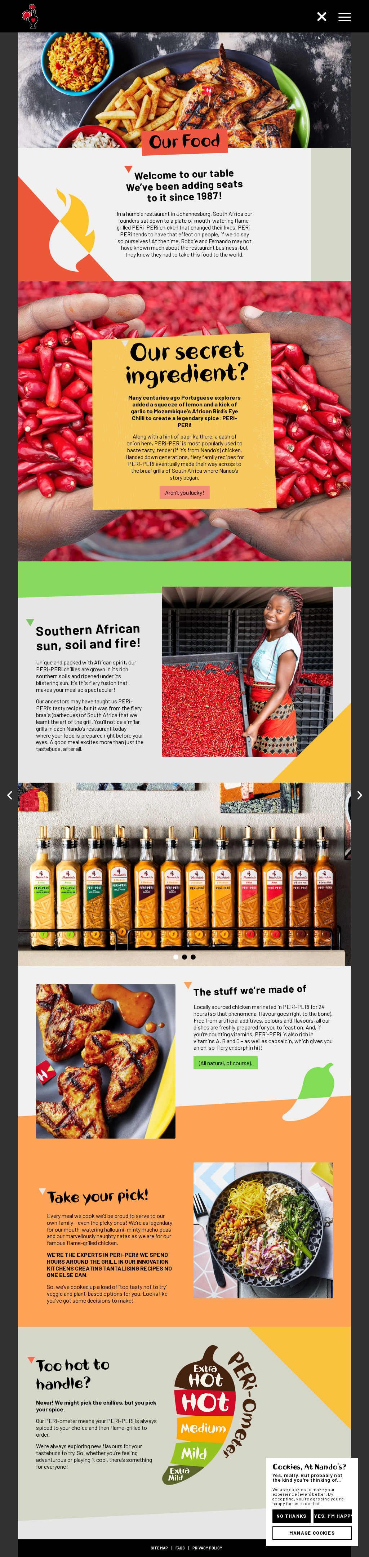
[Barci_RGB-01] (59, 16)
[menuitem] (342, 16)
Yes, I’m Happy (333, 1516)
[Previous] (34, 874)
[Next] (335, 874)
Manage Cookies (312, 1533)
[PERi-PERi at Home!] (360, 794)
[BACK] (322, 16)
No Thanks (291, 1516)
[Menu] (342, 16)
